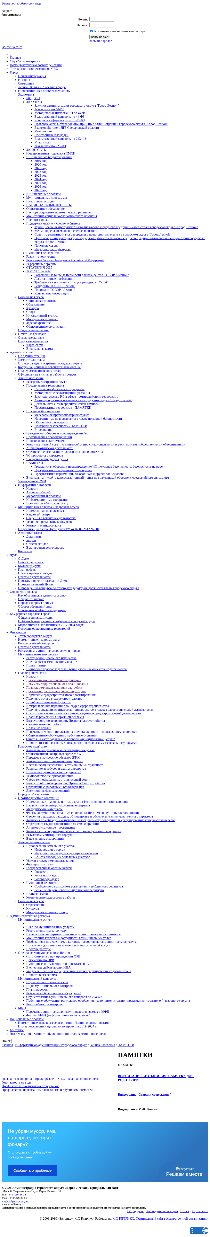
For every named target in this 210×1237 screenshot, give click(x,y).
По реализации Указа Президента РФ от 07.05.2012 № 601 (58, 529)
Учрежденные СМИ (32, 481)
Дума (13, 555)
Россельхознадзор (46, 875)
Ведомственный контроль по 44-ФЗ (59, 116)
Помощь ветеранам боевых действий (36, 65)
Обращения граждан (24, 591)
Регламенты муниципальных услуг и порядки (50, 650)
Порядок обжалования (33, 794)
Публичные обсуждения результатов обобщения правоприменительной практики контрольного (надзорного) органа (108, 1000)
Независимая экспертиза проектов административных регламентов (73, 934)
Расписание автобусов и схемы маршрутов (56, 768)
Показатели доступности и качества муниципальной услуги (68, 945)
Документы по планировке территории (53, 680)
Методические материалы (44, 809)
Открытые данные (31, 337)
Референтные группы (41, 264)
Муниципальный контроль (37, 978)
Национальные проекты (27, 1019)
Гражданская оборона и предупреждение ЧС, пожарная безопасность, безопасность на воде (98, 466)
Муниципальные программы (46, 197)
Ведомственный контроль (36, 643)
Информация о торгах (49, 849)
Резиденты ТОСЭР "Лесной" (54, 286)
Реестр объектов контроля (44, 1004)
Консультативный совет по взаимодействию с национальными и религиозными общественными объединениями (105, 444)
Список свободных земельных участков (62, 857)
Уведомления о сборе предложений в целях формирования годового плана (78, 971)
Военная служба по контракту (47, 503)
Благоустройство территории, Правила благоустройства (65, 720)
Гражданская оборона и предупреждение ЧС (57, 433)
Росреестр (41, 871)
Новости (32, 488)
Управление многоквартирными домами (54, 761)
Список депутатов (31, 562)
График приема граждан (35, 573)
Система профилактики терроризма (59, 389)
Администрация (21, 352)
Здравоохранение (38, 323)
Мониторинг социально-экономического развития (61, 216)
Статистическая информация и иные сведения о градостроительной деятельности (83, 713)
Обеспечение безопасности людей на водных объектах (64, 451)
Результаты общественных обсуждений (53, 993)
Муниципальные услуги (35, 919)
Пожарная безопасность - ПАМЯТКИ (60, 426)
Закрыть (7, 10)
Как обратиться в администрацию (42, 595)
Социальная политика (41, 300)
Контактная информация (51, 293)
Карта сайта (200, 1211)
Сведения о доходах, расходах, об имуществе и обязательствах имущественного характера (89, 816)
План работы (27, 569)
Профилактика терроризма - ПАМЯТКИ (62, 407)
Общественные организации (46, 326)
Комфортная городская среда (30, 614)
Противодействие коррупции (38, 798)
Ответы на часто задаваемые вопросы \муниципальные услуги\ (70, 739)
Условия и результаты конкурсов (49, 521)
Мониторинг (43, 131)
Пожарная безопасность (43, 411)
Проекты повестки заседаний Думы (43, 580)
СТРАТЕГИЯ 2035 (39, 267)
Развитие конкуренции (42, 256)
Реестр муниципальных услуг (47, 930)
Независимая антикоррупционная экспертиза (58, 805)
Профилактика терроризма (45, 385)
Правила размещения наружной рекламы (55, 717)
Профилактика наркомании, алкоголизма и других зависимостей (80, 474)
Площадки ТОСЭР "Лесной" (54, 289)
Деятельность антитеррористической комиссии (67, 404)
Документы (34, 536)
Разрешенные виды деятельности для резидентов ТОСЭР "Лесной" (81, 275)
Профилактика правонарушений (49, 437)
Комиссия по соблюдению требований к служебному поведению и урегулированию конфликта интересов (100, 820)
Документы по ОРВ (40, 960)
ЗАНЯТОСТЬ (36, 149)
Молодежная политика (42, 319)
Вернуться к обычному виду (21, 3)
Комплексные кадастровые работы (50, 897)
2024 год (40, 179)
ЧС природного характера (44, 455)
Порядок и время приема (35, 602)
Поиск (184, 1211)
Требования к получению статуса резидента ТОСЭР (71, 282)
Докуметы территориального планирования (57, 684)
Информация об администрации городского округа (51, 1045)
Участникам (42, 142)
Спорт (30, 311)
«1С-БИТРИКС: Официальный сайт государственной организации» (160, 1218)
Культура (32, 308)
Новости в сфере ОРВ (41, 975)
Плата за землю (37, 893)
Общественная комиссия (35, 617)
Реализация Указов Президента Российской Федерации (65, 260)
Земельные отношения (34, 842)
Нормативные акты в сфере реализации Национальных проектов (64, 1022)
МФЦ (22, 1008)
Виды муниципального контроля (49, 986)
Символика (26, 83)
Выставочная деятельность (45, 547)
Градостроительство (32, 672)
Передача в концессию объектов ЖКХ (53, 757)
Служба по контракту (25, 61)
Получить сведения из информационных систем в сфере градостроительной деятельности (89, 709)
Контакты (25, 551)
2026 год (40, 186)
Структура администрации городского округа (50, 363)
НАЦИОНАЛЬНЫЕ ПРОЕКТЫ (49, 205)
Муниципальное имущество (38, 654)
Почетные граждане (32, 334)
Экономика (26, 94)
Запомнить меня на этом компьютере (119, 31)
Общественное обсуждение (45, 208)
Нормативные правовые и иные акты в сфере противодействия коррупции (78, 801)
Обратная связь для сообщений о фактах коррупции (62, 823)
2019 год (40, 160)
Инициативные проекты (43, 194)
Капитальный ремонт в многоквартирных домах (60, 750)
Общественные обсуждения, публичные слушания (61, 735)
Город (14, 72)
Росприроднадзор (46, 879)
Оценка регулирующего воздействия (44, 952)
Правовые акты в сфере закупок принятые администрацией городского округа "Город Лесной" (101, 124)
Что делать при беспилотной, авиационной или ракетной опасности (58, 1033)
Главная (15, 57)
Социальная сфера (31, 297)
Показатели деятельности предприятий (53, 772)
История (24, 79)
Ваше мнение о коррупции (45, 838)
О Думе (23, 558)
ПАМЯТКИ (34, 463)
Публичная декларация (42, 253)
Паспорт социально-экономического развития (58, 212)
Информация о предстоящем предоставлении (66, 853)
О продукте (135, 1211)
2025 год (40, 183)
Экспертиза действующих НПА (48, 967)
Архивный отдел (30, 532)
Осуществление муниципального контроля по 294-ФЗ (64, 997)
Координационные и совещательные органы (49, 367)
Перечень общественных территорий (44, 628)
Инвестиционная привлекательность (44, 90)
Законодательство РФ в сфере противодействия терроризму (76, 396)
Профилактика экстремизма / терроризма (63, 470)
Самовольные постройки (43, 724)
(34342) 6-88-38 (17, 1194)
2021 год (40, 168)
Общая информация (32, 76)
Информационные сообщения (47, 499)
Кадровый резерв (38, 514)
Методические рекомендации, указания (62, 393)
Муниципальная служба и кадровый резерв (48, 507)
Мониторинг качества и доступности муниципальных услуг (68, 938)
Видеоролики (44, 429)
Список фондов (37, 544)
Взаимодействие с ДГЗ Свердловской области (66, 127)
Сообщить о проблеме (32, 1170)
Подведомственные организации (41, 370)
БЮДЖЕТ (33, 98)
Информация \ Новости (34, 485)
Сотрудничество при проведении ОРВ (53, 956)
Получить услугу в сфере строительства (54, 698)
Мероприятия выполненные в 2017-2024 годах (51, 625)
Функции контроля (39, 864)
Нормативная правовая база (45, 510)
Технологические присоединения (49, 776)
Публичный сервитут (41, 882)
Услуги (31, 540)
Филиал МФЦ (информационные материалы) (58, 1015)
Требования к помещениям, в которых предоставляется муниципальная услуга (81, 941)
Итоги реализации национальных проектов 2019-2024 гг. (58, 1026)
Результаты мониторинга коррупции (51, 835)
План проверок (37, 989)
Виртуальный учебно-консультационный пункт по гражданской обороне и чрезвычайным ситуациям (97, 477)
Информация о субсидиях (52, 249)
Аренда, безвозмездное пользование (51, 661)
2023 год (40, 175)
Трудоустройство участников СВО (34, 68)
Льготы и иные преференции (54, 278)
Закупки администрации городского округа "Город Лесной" (76, 105)
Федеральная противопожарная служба (61, 415)
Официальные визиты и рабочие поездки (47, 374)
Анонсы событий (38, 492)
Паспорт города (37, 219)
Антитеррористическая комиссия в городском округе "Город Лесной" (83, 400)
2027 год (40, 190)
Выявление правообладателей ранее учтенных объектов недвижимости (76, 669)
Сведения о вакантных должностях (51, 518)
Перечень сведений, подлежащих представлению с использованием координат (81, 731)
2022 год (40, 172)
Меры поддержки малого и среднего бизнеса (65, 230)
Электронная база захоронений (48, 790)
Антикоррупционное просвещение (50, 827)
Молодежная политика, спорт (47, 912)
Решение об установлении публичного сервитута (69, 890)
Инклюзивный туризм (42, 315)
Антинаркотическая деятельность (49, 448)
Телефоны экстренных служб (46, 381)
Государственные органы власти (49, 868)
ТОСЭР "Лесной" (38, 271)
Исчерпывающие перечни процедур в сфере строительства (67, 706)
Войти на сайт (12, 47)
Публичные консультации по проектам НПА (57, 963)
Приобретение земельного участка (50, 846)
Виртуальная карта (39, 348)
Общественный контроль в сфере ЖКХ (53, 754)
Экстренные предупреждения (47, 459)
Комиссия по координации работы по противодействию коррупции (73, 831)
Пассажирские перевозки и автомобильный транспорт (64, 765)
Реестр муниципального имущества (51, 658)
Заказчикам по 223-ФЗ (50, 146)
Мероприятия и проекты (43, 496)
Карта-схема (34, 345)
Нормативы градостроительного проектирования (61, 695)
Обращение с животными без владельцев (55, 787)
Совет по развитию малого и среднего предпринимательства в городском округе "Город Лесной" (102, 234)
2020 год (40, 164)
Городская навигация (33, 341)
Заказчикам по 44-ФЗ (49, 109)
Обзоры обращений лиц (35, 606)
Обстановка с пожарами (51, 422)
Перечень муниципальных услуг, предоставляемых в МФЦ (67, 1011)
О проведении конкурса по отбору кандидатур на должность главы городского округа (78, 588)
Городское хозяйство (32, 746)
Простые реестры (38, 949)
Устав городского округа (35, 636)
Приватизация (36, 665)
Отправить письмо (31, 599)
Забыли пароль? (100, 41)
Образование (35, 304)
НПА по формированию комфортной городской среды (56, 621)
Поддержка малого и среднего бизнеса (53, 223)
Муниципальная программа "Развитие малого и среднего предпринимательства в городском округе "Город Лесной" (116, 227)
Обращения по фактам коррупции (42, 610)
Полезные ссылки (46, 245)
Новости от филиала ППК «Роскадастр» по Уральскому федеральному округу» (81, 742)
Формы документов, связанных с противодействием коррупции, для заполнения (82, 812)
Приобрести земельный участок (48, 702)
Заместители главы (31, 359)
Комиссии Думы (29, 566)
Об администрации (31, 356)
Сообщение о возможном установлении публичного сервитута (78, 886)
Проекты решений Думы (35, 584)
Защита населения (30, 378)
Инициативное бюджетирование (49, 157)
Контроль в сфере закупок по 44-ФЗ (59, 120)
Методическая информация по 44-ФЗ (60, 113)
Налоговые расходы (40, 201)
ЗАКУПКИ (34, 102)
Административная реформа (30, 916)
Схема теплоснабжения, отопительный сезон (57, 779)
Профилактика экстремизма (45, 440)
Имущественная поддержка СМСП (50, 153)
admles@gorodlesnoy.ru (15, 1201)
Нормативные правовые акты (39, 639)
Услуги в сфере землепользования (50, 860)
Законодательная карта (162, 1211)
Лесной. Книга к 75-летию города (42, 87)
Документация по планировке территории (56, 691)
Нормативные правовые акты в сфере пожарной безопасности (78, 418)
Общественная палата (33, 330)
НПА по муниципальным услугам (50, 927)
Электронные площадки (51, 135)
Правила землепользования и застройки (54, 687)
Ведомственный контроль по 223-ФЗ (60, 138)
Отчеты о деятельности (34, 577)
